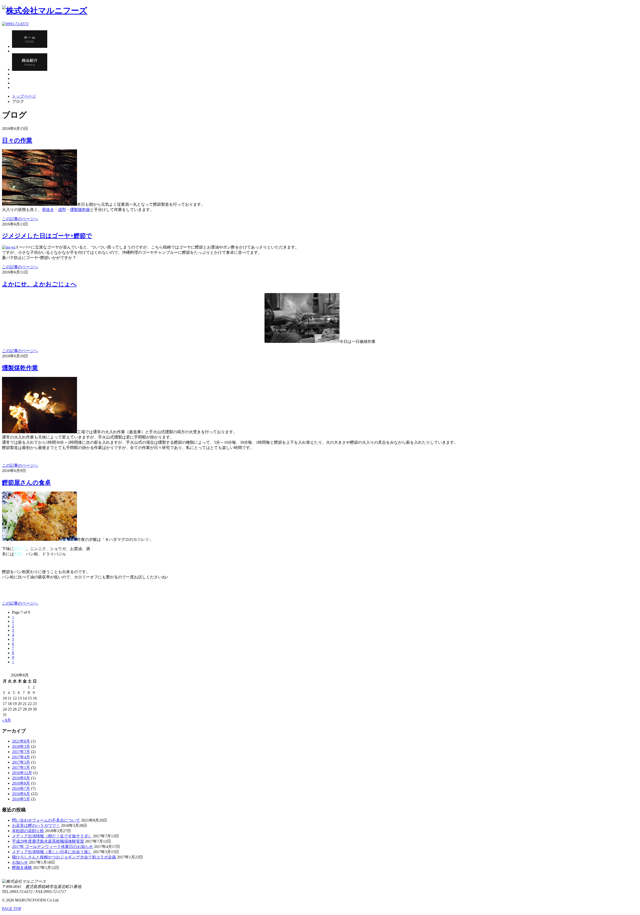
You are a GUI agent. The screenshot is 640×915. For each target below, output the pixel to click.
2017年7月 (21, 752)
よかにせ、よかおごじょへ (39, 284)
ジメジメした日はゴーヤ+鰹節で (47, 236)
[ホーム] (29, 46)
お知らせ (20, 862)
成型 (62, 209)
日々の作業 (17, 140)
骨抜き (48, 209)
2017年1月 (21, 767)
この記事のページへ (20, 219)
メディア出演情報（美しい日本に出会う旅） (52, 852)
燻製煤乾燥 (80, 209)
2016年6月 (21, 794)
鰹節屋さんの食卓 (26, 482)
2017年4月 (21, 757)
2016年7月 (21, 788)
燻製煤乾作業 (20, 368)
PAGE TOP (11, 908)
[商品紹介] (29, 69)
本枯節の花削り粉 (28, 831)
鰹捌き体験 (22, 867)
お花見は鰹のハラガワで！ (36, 825)
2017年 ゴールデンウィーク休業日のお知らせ (52, 846)
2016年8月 (21, 783)
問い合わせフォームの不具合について (46, 820)
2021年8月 (21, 741)
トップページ (24, 96)
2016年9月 (21, 778)
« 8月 (6, 720)
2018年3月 (21, 746)
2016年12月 (22, 773)
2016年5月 (21, 799)
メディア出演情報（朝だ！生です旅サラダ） (52, 836)
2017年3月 (21, 762)
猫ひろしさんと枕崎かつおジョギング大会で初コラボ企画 (64, 857)
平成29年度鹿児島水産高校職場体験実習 (48, 841)
